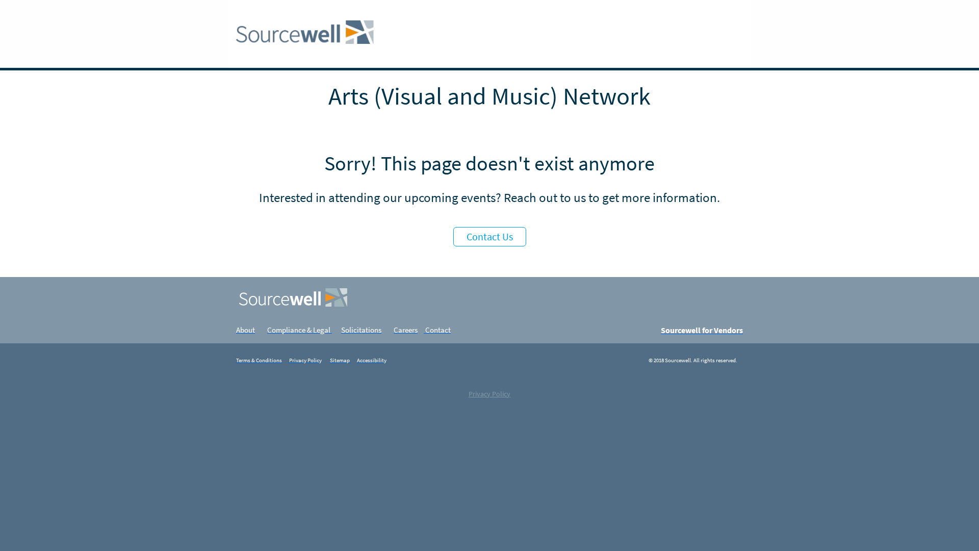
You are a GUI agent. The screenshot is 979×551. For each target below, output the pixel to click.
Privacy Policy (489, 393)
